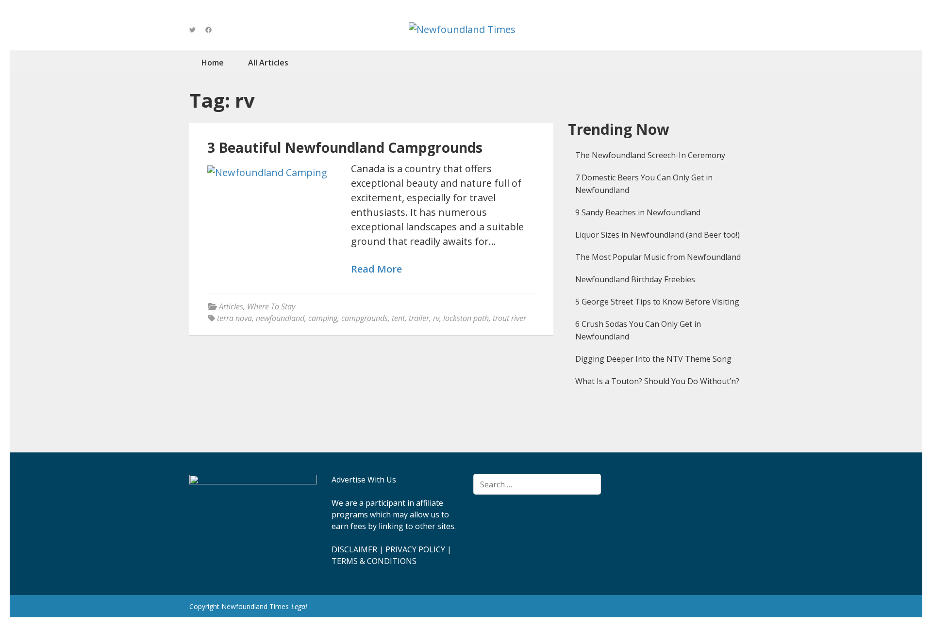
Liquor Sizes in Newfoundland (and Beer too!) (657, 234)
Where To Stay (271, 306)
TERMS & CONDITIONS (374, 561)
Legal (299, 606)
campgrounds (364, 318)
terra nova (234, 318)
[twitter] (192, 29)
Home (212, 62)
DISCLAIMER (354, 549)
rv (436, 318)
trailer (419, 318)
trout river (509, 318)
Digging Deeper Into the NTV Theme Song (653, 359)
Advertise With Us (364, 479)
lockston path (466, 318)
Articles (231, 306)
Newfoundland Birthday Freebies (635, 279)
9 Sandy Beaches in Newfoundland (637, 212)
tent (398, 318)
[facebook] (208, 29)
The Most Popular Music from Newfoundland (658, 257)
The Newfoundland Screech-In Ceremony (650, 155)
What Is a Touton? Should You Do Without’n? (657, 381)
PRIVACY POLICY (415, 549)
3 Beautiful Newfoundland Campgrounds (345, 147)
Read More (376, 269)
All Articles (268, 62)
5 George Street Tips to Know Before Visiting (657, 301)
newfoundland (280, 318)
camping (322, 318)
